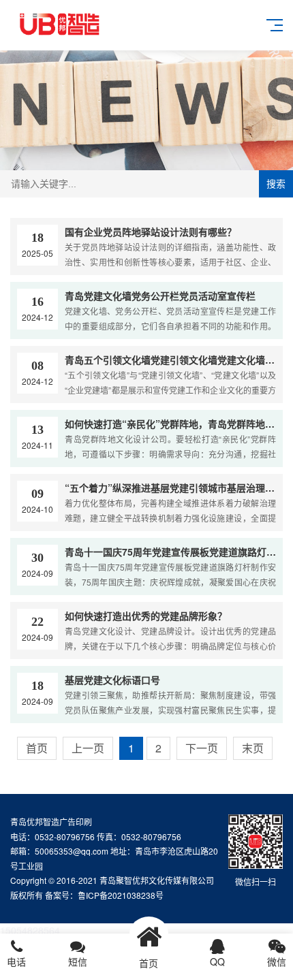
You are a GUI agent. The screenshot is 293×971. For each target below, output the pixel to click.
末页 (253, 748)
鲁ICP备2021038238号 (121, 895)
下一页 (201, 748)
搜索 (276, 183)
